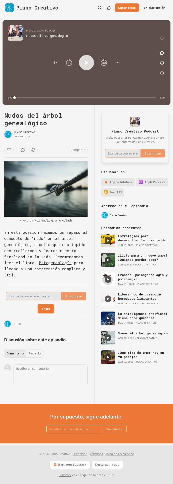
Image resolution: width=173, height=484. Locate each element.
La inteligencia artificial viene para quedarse (143, 316)
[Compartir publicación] (109, 7)
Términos (96, 454)
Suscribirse (127, 7)
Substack (65, 475)
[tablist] (23, 353)
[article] (135, 240)
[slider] (85, 98)
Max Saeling (44, 220)
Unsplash (65, 220)
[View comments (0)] (162, 53)
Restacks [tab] (35, 353)
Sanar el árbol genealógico (143, 333)
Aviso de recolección (119, 454)
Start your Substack (71, 464)
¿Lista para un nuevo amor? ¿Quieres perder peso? (143, 257)
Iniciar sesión (154, 7)
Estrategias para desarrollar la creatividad (143, 238)
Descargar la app (107, 464)
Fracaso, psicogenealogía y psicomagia (143, 277)
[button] (55, 62)
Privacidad (80, 454)
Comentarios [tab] (15, 353)
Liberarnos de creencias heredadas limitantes (140, 296)
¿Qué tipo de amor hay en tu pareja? (141, 354)
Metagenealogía (55, 262)
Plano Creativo (24, 132)
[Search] (99, 7)
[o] (108, 240)
